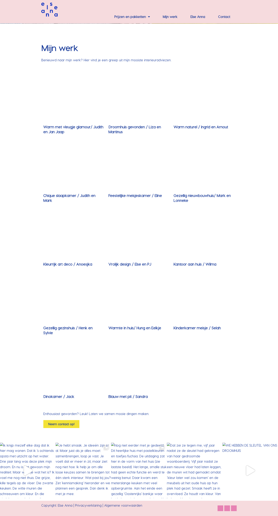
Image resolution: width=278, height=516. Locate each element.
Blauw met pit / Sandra (128, 396)
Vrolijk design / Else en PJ (129, 264)
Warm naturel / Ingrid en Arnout (201, 127)
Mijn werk (170, 17)
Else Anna (197, 17)
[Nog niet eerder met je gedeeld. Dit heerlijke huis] (139, 470)
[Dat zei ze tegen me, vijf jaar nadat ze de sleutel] (194, 470)
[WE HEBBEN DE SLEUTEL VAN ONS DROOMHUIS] (250, 470)
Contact (224, 17)
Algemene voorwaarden (123, 505)
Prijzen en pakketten (130, 17)
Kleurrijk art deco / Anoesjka (67, 264)
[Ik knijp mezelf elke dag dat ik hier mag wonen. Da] (28, 470)
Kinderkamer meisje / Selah (197, 328)
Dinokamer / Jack (58, 396)
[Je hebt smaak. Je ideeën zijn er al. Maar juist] (83, 470)
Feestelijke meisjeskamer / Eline (135, 195)
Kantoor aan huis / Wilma (195, 264)
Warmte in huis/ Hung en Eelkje (134, 328)
